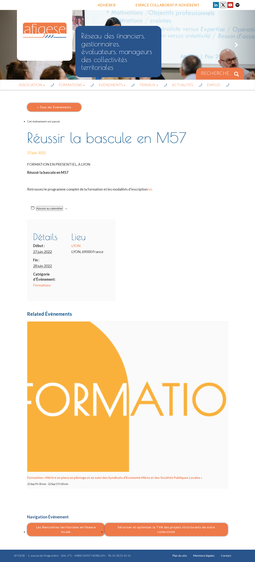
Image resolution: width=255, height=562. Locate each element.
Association (31, 85)
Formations (71, 85)
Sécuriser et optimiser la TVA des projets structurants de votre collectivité (166, 529)
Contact (226, 555)
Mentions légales (204, 555)
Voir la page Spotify (237, 5)
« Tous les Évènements (54, 107)
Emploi (213, 85)
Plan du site (179, 555)
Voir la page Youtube (230, 5)
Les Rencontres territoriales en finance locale (66, 529)
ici (150, 189)
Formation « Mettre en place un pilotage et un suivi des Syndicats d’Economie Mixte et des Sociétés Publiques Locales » (114, 477)
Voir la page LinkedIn (216, 5)
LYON (75, 245)
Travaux (147, 85)
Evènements (111, 85)
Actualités (182, 85)
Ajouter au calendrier (49, 208)
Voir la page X (223, 5)
